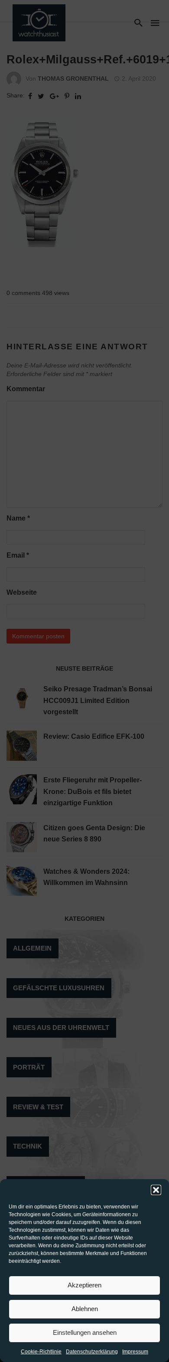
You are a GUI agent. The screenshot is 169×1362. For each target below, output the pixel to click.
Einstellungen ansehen (85, 1332)
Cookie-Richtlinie (41, 1352)
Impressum (135, 1352)
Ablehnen (85, 1308)
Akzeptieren (84, 1285)
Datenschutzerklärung (92, 1352)
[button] (156, 1190)
